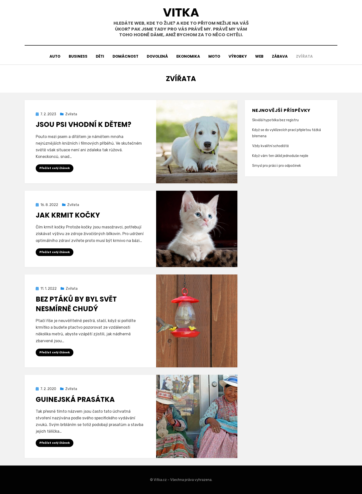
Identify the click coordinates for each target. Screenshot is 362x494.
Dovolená (157, 56)
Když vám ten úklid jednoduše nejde (280, 156)
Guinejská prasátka (75, 399)
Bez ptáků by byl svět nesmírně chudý (76, 304)
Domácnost (125, 56)
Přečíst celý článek (54, 168)
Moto (214, 56)
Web (259, 56)
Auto (54, 56)
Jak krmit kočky (68, 215)
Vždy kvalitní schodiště (270, 146)
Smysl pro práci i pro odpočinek (276, 166)
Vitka (181, 12)
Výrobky (238, 56)
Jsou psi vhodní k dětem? (83, 124)
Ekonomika (188, 56)
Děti (100, 56)
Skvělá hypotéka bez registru (275, 120)
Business (78, 56)
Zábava (280, 56)
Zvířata (304, 56)
